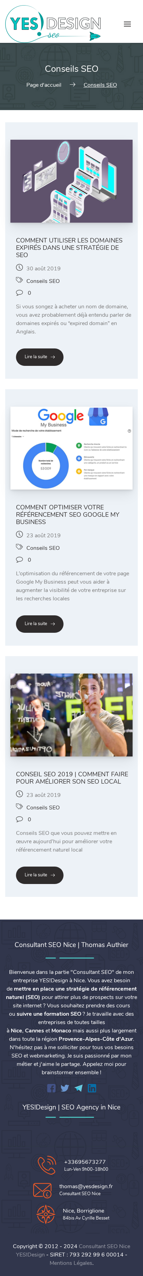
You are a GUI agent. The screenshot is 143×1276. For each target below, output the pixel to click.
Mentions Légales (71, 1263)
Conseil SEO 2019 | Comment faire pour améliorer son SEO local (72, 778)
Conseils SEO (43, 281)
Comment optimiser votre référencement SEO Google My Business (67, 514)
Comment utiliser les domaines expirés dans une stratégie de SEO (69, 247)
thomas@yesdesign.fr (86, 1186)
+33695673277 (85, 1162)
